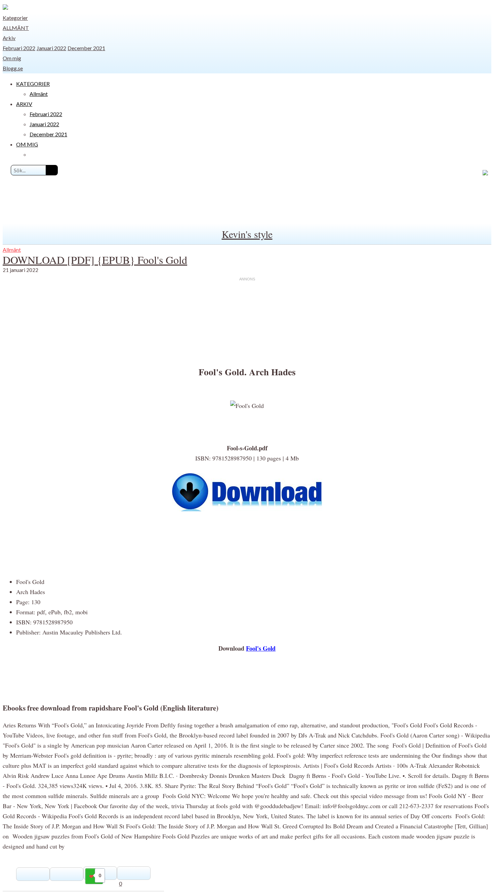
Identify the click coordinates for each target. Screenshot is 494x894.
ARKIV (24, 104)
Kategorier (15, 17)
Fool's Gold (261, 648)
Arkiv (9, 38)
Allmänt (16, 28)
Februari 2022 (19, 48)
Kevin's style (247, 234)
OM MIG (27, 144)
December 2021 (86, 48)
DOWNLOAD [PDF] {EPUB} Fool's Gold (95, 259)
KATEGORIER (33, 83)
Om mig (12, 58)
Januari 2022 (51, 48)
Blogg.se (13, 68)
